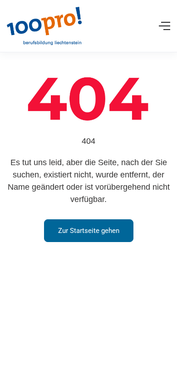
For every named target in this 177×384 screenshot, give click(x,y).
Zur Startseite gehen (88, 231)
